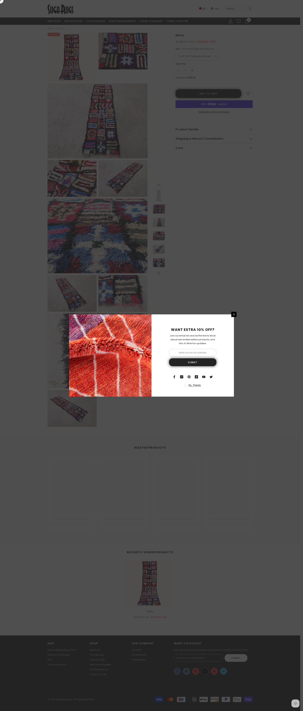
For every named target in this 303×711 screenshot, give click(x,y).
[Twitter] (211, 377)
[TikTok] (196, 377)
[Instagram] (181, 377)
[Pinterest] (189, 377)
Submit (192, 362)
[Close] (234, 314)
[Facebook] (174, 377)
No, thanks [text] (195, 385)
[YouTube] (203, 377)
